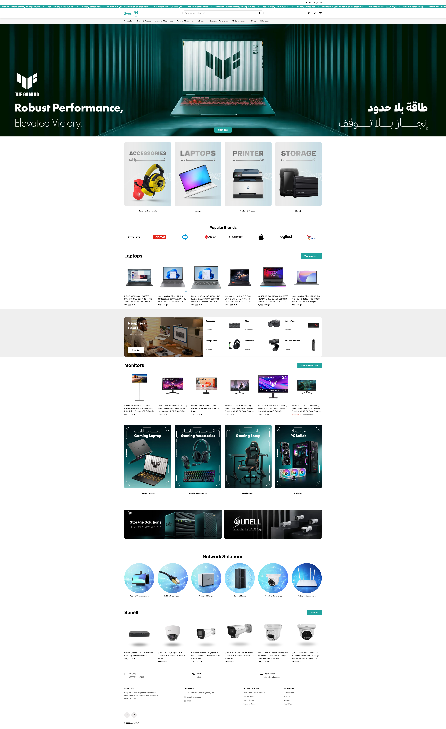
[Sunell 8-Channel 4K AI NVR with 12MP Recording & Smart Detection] (139, 634)
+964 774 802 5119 (136, 677)
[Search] (260, 13)
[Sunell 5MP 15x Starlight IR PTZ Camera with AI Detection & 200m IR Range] (173, 634)
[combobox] (223, 13)
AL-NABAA (134, 723)
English (316, 2)
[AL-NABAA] (173, 524)
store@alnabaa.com (272, 677)
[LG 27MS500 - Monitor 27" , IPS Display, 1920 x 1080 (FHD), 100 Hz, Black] (206, 387)
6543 (189, 701)
